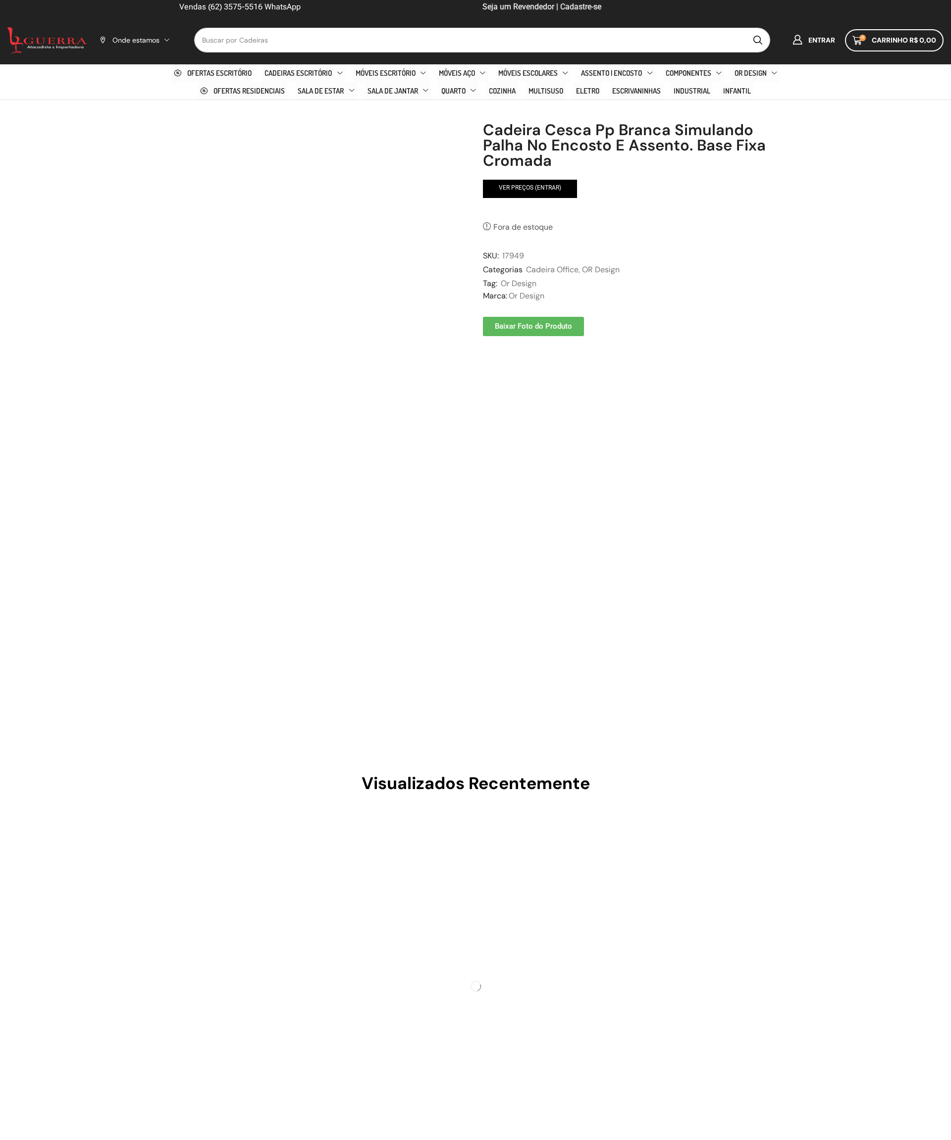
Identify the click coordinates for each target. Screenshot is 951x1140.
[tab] (194, 448)
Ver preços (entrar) (530, 187)
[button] (813, 40)
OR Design (601, 269)
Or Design (518, 283)
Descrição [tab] (194, 448)
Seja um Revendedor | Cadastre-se (540, 6)
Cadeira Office (552, 269)
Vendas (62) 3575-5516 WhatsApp (240, 6)
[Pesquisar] (758, 40)
